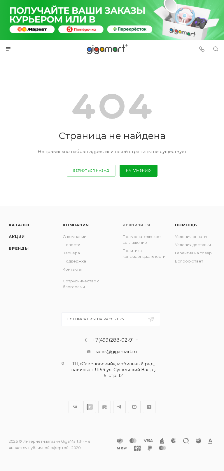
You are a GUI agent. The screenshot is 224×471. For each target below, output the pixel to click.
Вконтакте (75, 407)
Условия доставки (193, 244)
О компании (74, 236)
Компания (76, 225)
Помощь (186, 225)
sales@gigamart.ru (116, 351)
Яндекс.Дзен (149, 407)
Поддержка (74, 261)
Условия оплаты (191, 236)
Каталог (20, 225)
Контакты (72, 269)
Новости (71, 244)
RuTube (104, 407)
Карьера (71, 253)
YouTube (134, 407)
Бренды (19, 248)
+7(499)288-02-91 (113, 340)
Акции (17, 236)
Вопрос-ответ (189, 261)
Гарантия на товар (193, 253)
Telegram (119, 407)
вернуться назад (91, 170)
